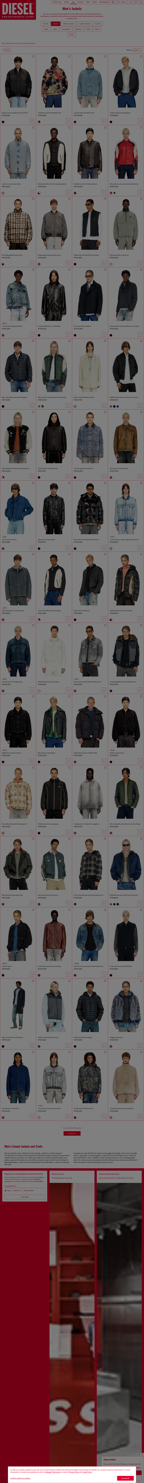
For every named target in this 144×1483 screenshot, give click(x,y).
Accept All (125, 1478)
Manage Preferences (53, 1472)
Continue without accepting (20, 1478)
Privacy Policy (74, 1472)
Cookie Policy (87, 1472)
